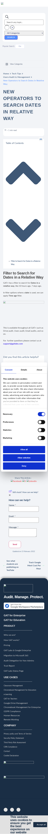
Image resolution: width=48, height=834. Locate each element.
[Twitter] (6, 810)
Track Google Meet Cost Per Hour (34, 565)
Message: (13, 527)
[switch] (41, 422)
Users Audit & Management (16, 77)
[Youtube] (12, 810)
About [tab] (39, 370)
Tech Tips (16, 74)
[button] (45, 3)
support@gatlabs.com (13, 344)
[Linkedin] (18, 810)
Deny (24, 466)
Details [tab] (24, 370)
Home (6, 74)
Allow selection (24, 458)
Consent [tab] (8, 370)
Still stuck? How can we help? (25, 492)
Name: (12, 505)
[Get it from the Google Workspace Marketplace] (24, 610)
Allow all (24, 449)
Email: (12, 516)
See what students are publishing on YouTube (13, 565)
